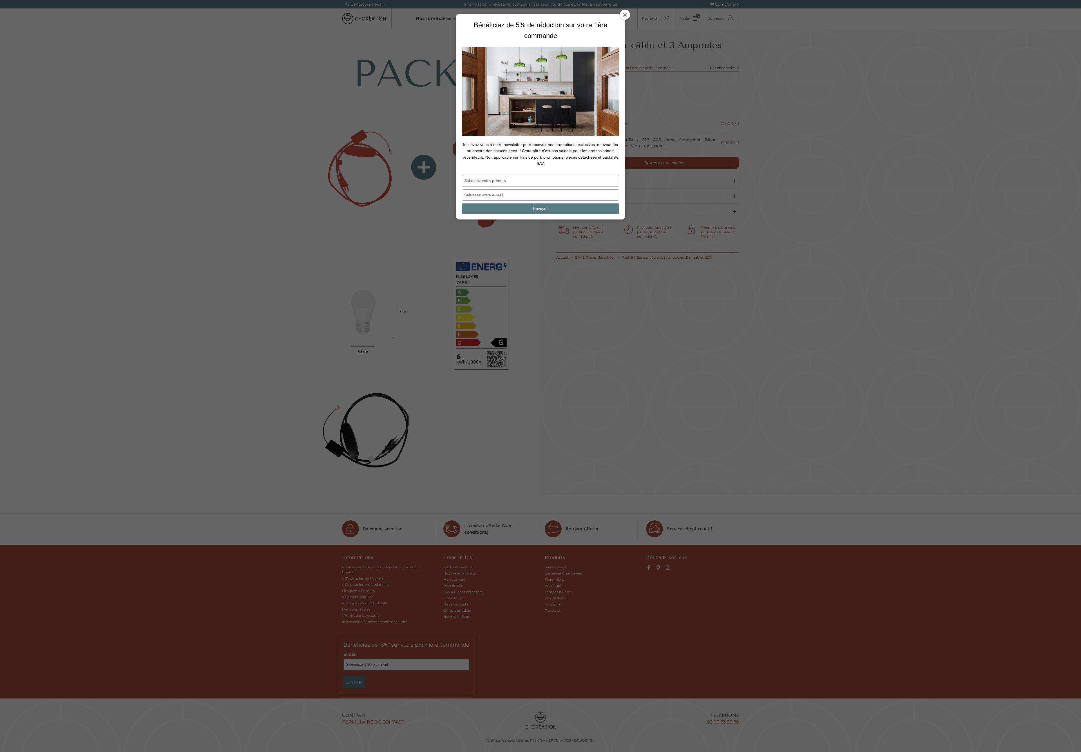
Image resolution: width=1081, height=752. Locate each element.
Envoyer (540, 208)
